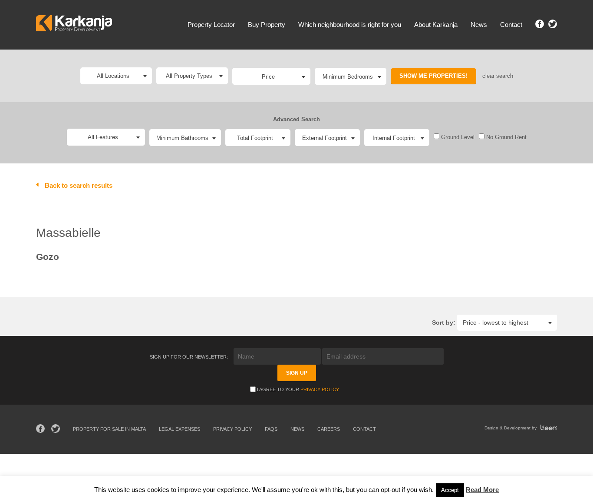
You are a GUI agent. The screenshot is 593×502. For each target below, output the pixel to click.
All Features (103, 137)
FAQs (271, 429)
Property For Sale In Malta (109, 429)
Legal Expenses (179, 429)
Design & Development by (511, 428)
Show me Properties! (433, 76)
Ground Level (456, 137)
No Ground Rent (505, 137)
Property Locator (211, 24)
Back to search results (78, 185)
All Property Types (189, 76)
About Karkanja (436, 24)
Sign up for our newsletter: (189, 356)
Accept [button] (450, 490)
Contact (511, 24)
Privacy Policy (319, 389)
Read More (482, 489)
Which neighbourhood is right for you (349, 24)
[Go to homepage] (74, 24)
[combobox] (271, 76)
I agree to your (298, 389)
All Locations (113, 76)
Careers (328, 429)
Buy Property (266, 24)
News (479, 24)
